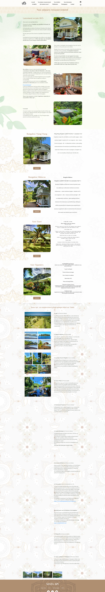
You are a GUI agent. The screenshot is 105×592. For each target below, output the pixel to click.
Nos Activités (57, 2)
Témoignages (64, 4)
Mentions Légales (56, 588)
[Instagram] (80, 4)
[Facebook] (80, 2)
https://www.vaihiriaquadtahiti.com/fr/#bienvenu (65, 501)
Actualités (34, 4)
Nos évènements (68, 2)
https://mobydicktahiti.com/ (60, 523)
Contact (72, 4)
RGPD (63, 588)
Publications (55, 4)
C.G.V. (49, 588)
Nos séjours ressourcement (44, 2)
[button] (24, 150)
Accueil (33, 2)
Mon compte (43, 588)
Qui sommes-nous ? (44, 4)
